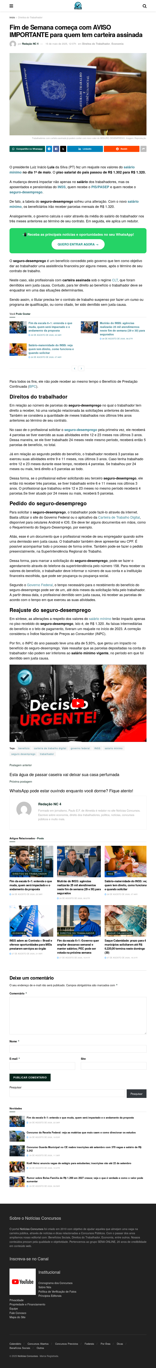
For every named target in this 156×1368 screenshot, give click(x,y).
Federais (89, 1343)
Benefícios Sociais (20, 1348)
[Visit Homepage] (78, 6)
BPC (32, 386)
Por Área (105, 1343)
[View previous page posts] (74, 368)
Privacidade (17, 1300)
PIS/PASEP (100, 186)
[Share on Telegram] (49, 149)
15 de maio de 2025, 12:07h (60, 43)
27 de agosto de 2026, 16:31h (121, 957)
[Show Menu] (11, 5)
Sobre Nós (44, 1287)
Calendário (15, 1343)
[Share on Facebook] (56, 149)
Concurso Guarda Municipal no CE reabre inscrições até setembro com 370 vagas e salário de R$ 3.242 (84, 1148)
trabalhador (47, 753)
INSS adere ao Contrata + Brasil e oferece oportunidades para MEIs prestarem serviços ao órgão (31, 944)
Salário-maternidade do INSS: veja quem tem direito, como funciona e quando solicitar (51, 348)
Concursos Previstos (66, 1343)
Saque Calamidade (120, 933)
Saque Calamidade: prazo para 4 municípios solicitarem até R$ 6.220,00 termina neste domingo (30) (125, 946)
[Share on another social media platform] (143, 149)
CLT (115, 279)
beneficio (24, 748)
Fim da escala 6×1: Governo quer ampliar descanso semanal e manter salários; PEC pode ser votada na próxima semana (78, 946)
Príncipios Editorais (49, 1296)
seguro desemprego (23, 753)
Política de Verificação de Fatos (57, 1291)
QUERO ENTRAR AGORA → (78, 244)
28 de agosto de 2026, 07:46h (45, 357)
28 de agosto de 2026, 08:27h (117, 338)
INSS (62, 186)
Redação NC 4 (30, 43)
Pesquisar (15, 1087)
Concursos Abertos (38, 1343)
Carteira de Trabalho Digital (119, 517)
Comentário (18, 993)
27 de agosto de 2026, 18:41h (74, 957)
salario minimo (114, 748)
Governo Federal (40, 584)
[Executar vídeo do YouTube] (78, 703)
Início (12, 17)
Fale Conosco (18, 1313)
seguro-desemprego (26, 192)
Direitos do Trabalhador (30, 17)
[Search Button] (144, 5)
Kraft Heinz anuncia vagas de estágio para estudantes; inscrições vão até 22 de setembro (79, 1163)
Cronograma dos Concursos (55, 1283)
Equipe (14, 1308)
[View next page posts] (81, 368)
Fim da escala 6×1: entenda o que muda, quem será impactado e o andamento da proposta (50, 326)
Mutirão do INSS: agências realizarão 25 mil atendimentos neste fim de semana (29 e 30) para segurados (122, 328)
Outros (40, 1348)
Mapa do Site (17, 1317)
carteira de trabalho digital (50, 748)
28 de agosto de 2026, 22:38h (45, 335)
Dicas (120, 1343)
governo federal (80, 748)
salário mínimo (100, 618)
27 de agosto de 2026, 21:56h (26, 953)
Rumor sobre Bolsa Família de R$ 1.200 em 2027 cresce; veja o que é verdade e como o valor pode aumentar (85, 1179)
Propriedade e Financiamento (27, 1304)
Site (83, 1059)
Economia (117, 43)
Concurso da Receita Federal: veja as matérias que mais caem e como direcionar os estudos (81, 1132)
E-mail (15, 1059)
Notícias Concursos (31, 1229)
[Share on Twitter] (63, 149)
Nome (15, 1041)
